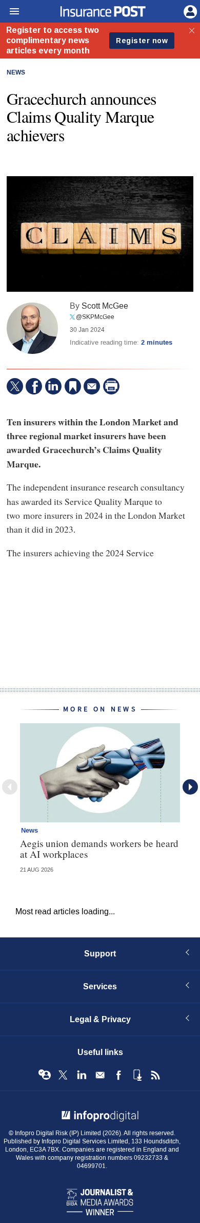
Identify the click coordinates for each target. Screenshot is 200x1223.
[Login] (189, 11)
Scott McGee (105, 306)
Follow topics (44, 1075)
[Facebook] (34, 386)
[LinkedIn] (53, 386)
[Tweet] (15, 386)
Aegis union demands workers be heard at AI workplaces (99, 848)
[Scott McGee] (32, 328)
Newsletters (100, 1075)
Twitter (63, 1075)
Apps (137, 1075)
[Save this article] (73, 386)
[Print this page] (111, 386)
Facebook (118, 1075)
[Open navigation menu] (9, 12)
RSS (155, 1075)
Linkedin (81, 1075)
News (16, 73)
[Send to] (92, 386)
